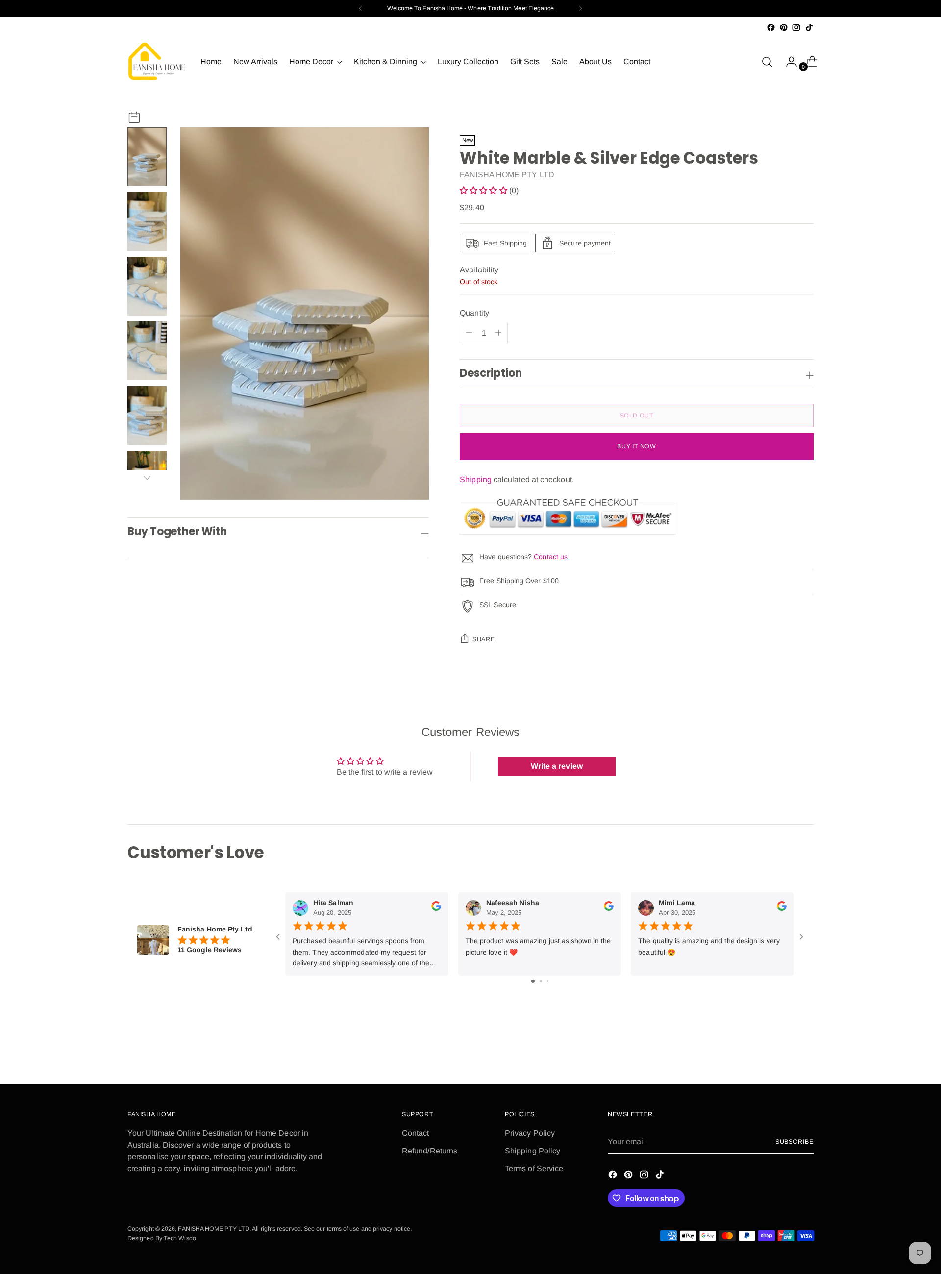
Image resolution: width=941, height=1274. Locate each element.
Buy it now (636, 446)
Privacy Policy (530, 1133)
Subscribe (794, 1141)
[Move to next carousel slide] (805, 1050)
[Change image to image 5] (147, 415)
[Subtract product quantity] (498, 333)
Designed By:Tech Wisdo (161, 1238)
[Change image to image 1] (147, 156)
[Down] (147, 477)
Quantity (474, 313)
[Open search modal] (767, 62)
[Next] (580, 8)
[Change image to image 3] (147, 286)
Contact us (551, 557)
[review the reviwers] (436, 908)
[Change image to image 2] (147, 221)
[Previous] (360, 8)
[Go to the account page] (787, 62)
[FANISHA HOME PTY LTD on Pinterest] (783, 27)
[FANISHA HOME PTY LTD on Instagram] (796, 27)
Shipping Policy (532, 1151)
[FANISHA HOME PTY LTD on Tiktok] (809, 27)
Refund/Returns (429, 1151)
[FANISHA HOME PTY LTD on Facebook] (771, 27)
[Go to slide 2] (541, 981)
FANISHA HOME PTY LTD (507, 175)
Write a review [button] (557, 766)
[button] (484, 190)
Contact (415, 1133)
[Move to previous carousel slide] (782, 1051)
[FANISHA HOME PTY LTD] (156, 61)
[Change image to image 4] (147, 350)
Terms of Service (534, 1168)
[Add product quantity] (469, 333)
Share (483, 639)
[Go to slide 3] (547, 981)
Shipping (476, 479)
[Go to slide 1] (533, 981)
